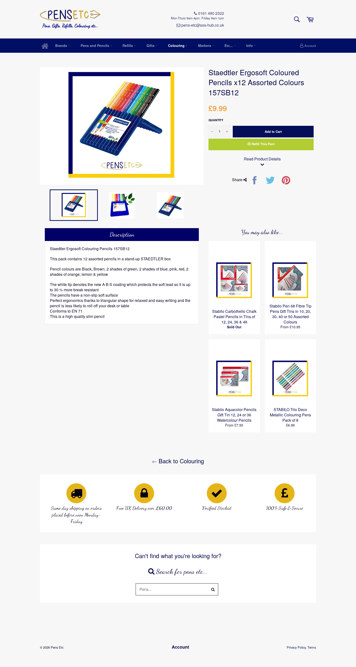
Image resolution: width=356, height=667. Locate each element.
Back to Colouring (180, 461)
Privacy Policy (296, 647)
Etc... (229, 45)
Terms (312, 647)
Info (250, 45)
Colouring (177, 45)
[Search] (213, 589)
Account (310, 45)
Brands (61, 45)
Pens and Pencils (95, 45)
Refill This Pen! (263, 144)
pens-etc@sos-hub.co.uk (202, 25)
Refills (128, 45)
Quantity (216, 120)
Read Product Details (262, 159)
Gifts (151, 45)
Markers (205, 45)
